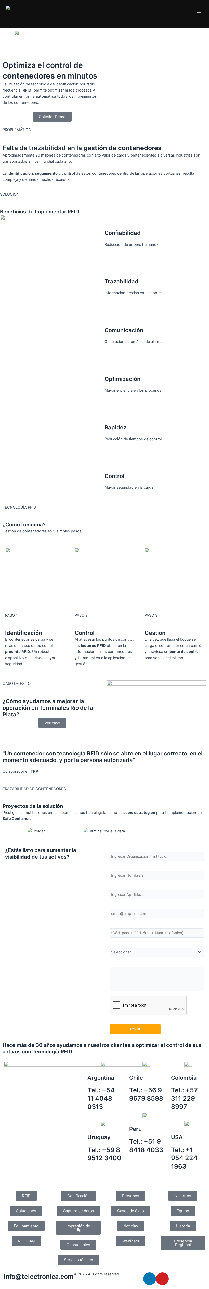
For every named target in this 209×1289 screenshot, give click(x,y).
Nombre (116, 867)
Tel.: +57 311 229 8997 (184, 1098)
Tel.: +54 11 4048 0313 (101, 1098)
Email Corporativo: (126, 905)
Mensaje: (117, 962)
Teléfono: (117, 924)
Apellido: (117, 886)
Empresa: (118, 847)
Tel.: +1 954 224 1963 (184, 1158)
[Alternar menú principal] (199, 14)
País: (114, 943)
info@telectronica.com (38, 1276)
